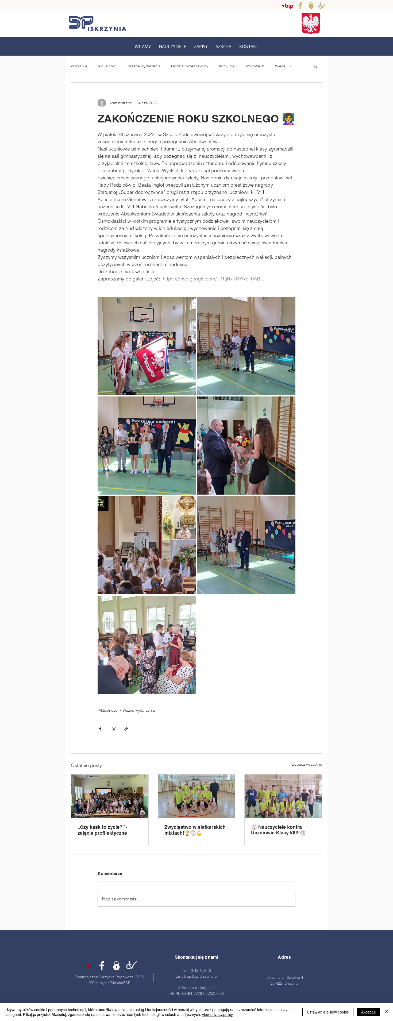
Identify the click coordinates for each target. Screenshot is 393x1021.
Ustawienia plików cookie (328, 1012)
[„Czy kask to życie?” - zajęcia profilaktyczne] (109, 796)
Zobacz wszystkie (307, 764)
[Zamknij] (386, 1012)
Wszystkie (79, 66)
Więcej (280, 66)
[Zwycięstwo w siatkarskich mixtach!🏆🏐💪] (196, 796)
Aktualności (108, 66)
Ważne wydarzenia (144, 66)
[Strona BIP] (87, 966)
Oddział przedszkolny (189, 66)
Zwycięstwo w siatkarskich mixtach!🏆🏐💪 (195, 830)
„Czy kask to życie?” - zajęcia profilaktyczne (102, 830)
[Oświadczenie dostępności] (131, 966)
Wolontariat (254, 66)
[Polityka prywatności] (311, 5)
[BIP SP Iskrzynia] (287, 6)
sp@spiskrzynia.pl (202, 976)
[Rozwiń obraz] (147, 346)
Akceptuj (368, 1012)
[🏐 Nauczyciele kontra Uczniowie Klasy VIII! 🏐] (283, 796)
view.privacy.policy (217, 1014)
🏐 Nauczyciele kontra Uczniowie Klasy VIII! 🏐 (278, 829)
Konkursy (227, 66)
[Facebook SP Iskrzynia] (300, 5)
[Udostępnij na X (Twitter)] (113, 728)
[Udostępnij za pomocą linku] (126, 728)
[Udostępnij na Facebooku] (100, 728)
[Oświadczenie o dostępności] (321, 5)
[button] (172, 47)
